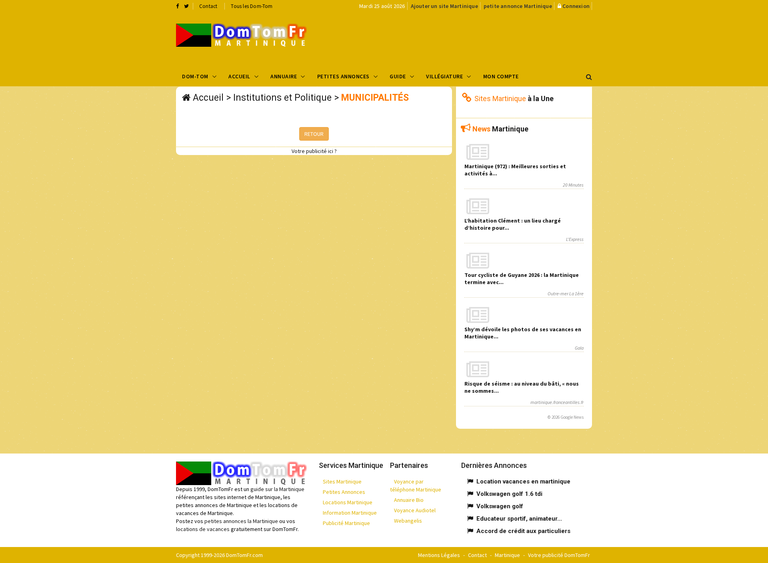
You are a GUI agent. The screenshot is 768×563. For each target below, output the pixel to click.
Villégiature (444, 76)
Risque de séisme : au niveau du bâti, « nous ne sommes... (521, 387)
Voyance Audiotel (415, 510)
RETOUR (314, 133)
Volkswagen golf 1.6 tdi (509, 493)
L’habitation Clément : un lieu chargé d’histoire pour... (512, 224)
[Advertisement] (464, 38)
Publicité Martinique (346, 523)
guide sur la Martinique (277, 489)
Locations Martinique (347, 502)
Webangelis (408, 520)
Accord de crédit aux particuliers (523, 531)
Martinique (507, 555)
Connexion (576, 6)
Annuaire (283, 76)
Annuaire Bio (409, 499)
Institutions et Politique (282, 97)
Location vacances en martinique (523, 481)
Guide (398, 76)
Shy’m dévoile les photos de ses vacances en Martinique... (522, 333)
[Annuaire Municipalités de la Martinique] (241, 35)
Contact (208, 6)
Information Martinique (350, 512)
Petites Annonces (343, 76)
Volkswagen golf (499, 506)
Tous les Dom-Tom (251, 6)
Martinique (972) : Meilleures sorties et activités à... (515, 170)
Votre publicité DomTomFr (559, 555)
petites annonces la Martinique (241, 521)
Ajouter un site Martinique (444, 6)
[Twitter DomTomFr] (186, 6)
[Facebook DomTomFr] (177, 6)
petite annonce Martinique (518, 6)
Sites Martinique (342, 481)
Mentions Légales (439, 555)
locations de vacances (203, 529)
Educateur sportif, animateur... (519, 518)
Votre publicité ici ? (314, 151)
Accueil (239, 76)
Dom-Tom (195, 76)
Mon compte (501, 76)
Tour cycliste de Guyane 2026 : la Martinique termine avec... (521, 278)
